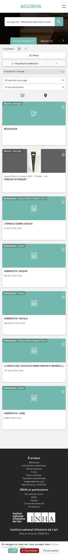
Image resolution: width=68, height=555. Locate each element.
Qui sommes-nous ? (34, 494)
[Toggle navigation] (64, 6)
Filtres (35, 55)
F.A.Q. (34, 472)
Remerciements (34, 469)
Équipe (34, 500)
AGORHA (30, 6)
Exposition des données (34, 478)
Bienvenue (34, 462)
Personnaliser (51, 550)
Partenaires (34, 506)
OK (14, 550)
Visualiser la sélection (26, 63)
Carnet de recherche (34, 503)
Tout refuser (30, 550)
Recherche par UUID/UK (34, 484)
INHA (34, 497)
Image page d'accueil (34, 481)
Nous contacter (34, 475)
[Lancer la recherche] (59, 21)
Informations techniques (34, 465)
